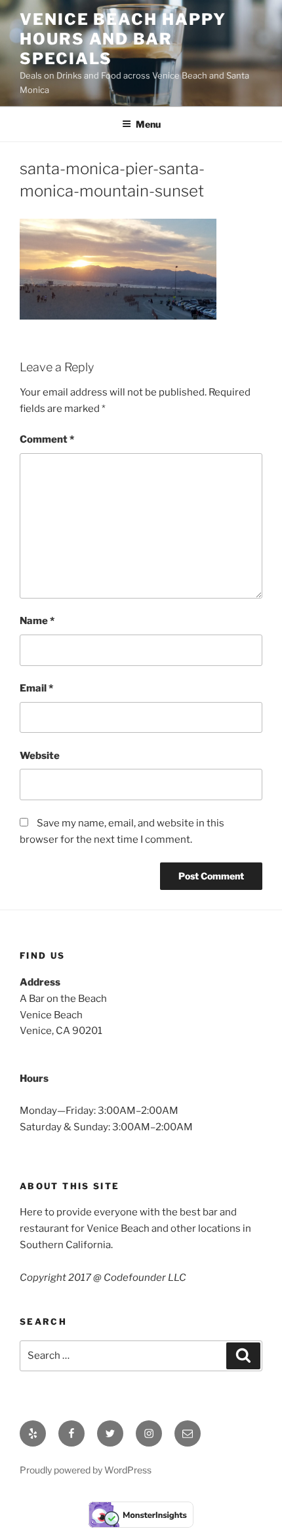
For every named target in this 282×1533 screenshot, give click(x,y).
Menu (148, 124)
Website (40, 756)
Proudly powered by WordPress (85, 1469)
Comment (47, 439)
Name (37, 621)
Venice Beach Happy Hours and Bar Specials (123, 39)
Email (36, 688)
